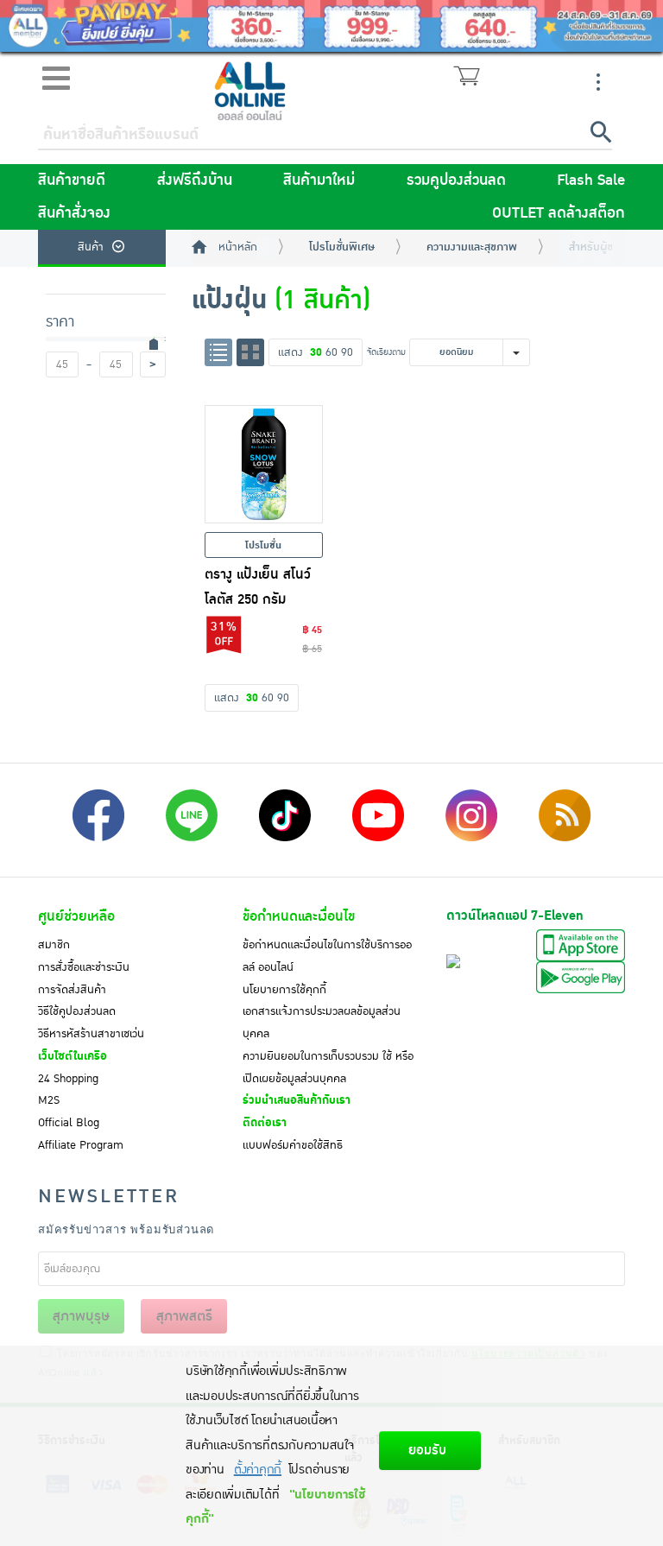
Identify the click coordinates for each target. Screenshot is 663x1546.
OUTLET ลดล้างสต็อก (558, 213)
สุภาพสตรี (184, 1316)
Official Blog (68, 1122)
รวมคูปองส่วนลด (456, 180)
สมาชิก (54, 945)
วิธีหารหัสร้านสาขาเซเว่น (91, 1033)
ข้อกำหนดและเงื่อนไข (299, 916)
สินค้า (91, 247)
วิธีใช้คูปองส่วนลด (77, 1011)
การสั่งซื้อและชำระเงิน (83, 967)
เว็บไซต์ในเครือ (72, 1056)
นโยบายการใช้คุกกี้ (284, 989)
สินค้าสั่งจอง (74, 213)
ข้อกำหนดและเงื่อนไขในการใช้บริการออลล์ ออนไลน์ (327, 956)
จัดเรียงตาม (386, 351)
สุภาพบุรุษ (81, 1316)
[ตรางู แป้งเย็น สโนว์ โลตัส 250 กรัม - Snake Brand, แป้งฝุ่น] (264, 464)
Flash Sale (591, 180)
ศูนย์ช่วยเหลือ (76, 916)
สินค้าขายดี (71, 180)
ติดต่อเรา (265, 1122)
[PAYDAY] (331, 26)
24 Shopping (68, 1078)
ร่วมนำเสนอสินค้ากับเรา (296, 1100)
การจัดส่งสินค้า (72, 989)
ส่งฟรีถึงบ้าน (194, 180)
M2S (49, 1100)
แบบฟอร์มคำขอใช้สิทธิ (293, 1145)
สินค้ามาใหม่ (319, 180)
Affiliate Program (80, 1145)
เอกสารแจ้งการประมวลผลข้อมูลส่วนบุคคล (322, 1022)
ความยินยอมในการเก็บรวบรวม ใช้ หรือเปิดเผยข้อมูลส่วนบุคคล (328, 1067)
